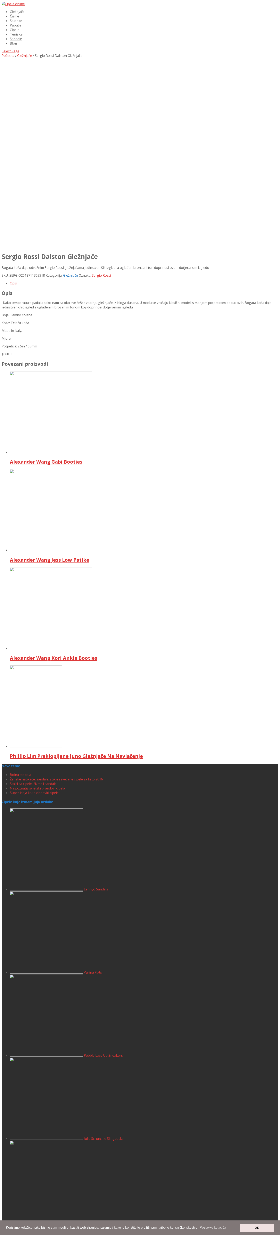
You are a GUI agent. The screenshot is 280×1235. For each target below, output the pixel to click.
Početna (8, 55)
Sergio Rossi (101, 275)
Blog (13, 43)
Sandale (16, 39)
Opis (13, 283)
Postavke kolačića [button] (213, 1227)
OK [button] (257, 1227)
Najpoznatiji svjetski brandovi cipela (37, 788)
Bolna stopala (20, 774)
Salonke (16, 20)
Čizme (14, 16)
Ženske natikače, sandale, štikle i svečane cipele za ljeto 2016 (56, 779)
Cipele (14, 29)
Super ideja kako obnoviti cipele (34, 792)
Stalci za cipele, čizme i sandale (33, 783)
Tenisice (16, 34)
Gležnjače (17, 11)
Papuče (15, 25)
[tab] (144, 283)
